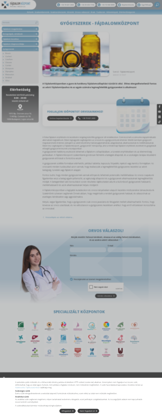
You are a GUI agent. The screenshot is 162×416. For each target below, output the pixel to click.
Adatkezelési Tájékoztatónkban (27, 387)
